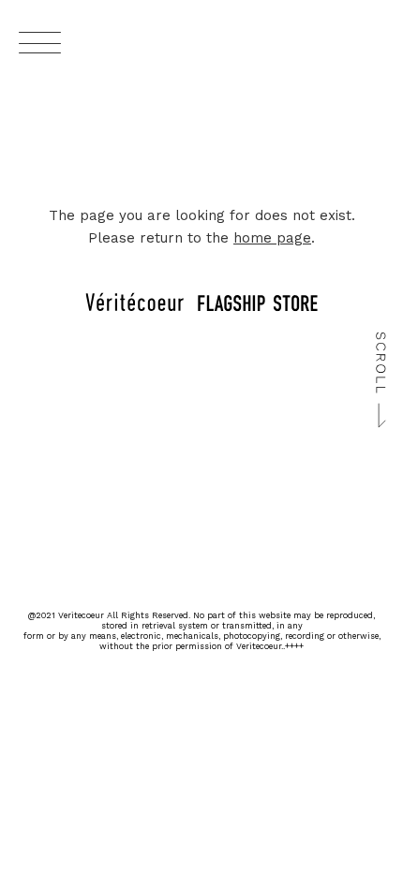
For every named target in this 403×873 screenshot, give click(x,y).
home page (272, 237)
